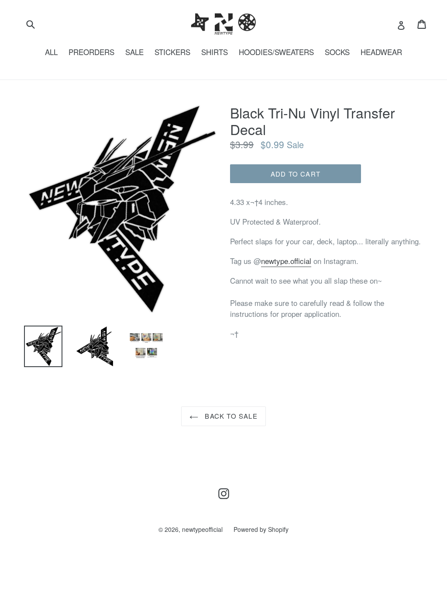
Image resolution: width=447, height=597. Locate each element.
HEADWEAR (381, 51)
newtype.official (286, 260)
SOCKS (337, 51)
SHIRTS (214, 51)
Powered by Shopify (261, 529)
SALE (134, 51)
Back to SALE (230, 415)
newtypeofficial (202, 529)
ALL (51, 51)
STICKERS (172, 51)
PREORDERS (91, 51)
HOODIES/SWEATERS (276, 51)
